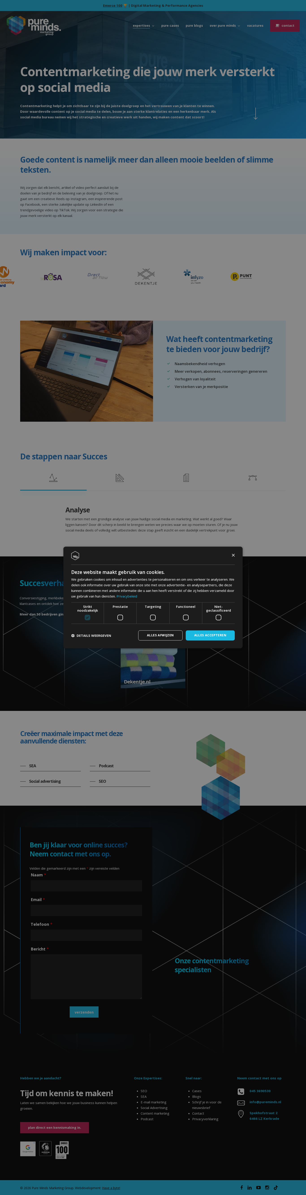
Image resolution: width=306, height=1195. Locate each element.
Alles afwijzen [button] (160, 635)
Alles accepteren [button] (210, 635)
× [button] (233, 555)
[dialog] (153, 597)
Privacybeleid (126, 596)
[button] (91, 635)
